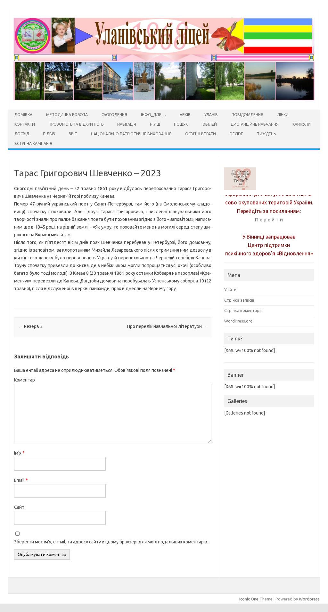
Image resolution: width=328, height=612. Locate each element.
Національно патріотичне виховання (131, 134)
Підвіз (49, 134)
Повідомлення (247, 115)
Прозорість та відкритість (76, 124)
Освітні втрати (200, 134)
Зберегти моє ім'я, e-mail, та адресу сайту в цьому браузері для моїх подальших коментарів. (111, 541)
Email (21, 480)
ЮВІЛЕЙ (209, 124)
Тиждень (266, 134)
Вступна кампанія (33, 143)
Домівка (23, 115)
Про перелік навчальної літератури (167, 326)
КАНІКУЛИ (301, 124)
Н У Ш (155, 124)
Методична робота (67, 115)
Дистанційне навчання (255, 124)
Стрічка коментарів (243, 310)
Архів (185, 115)
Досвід (21, 134)
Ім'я (19, 453)
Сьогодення (114, 115)
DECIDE (236, 134)
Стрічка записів (239, 300)
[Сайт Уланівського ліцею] (164, 98)
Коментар (24, 379)
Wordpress (309, 599)
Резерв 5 (31, 326)
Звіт (73, 134)
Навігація (126, 124)
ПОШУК (181, 124)
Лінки (283, 115)
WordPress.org (238, 321)
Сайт (19, 507)
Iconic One (248, 599)
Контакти (24, 124)
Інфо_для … (153, 115)
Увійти (230, 289)
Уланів (211, 115)
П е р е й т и (269, 216)
